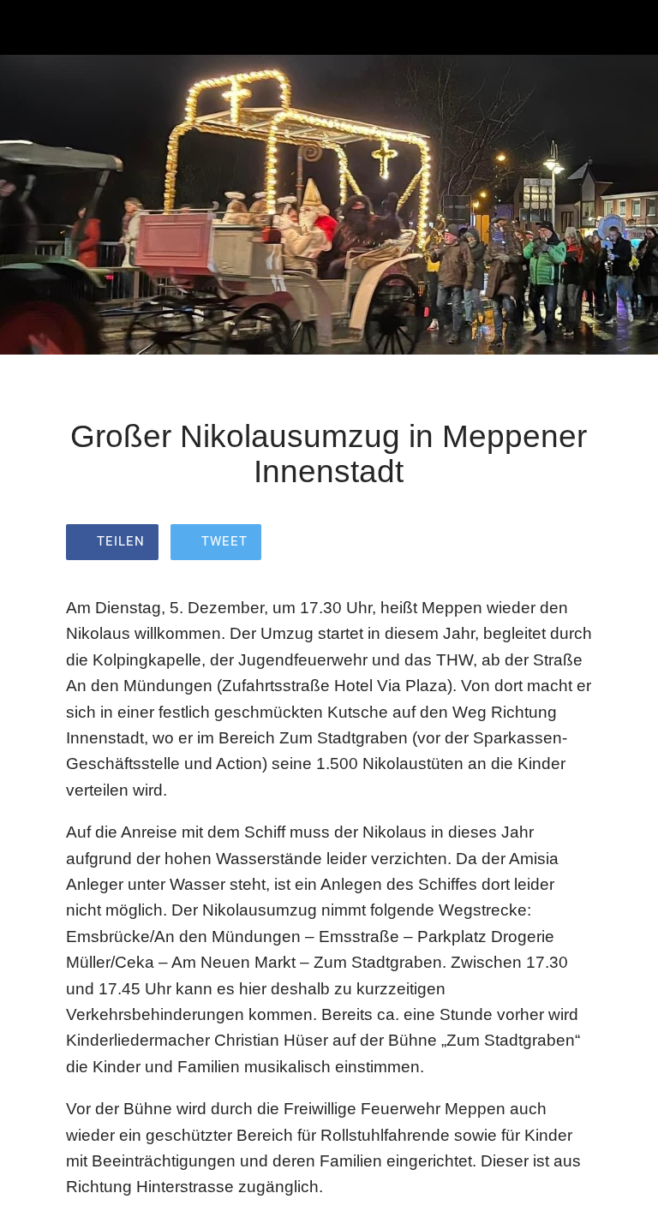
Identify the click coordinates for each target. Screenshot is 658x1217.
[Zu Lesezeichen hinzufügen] (571, 543)
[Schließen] (27, 27)
